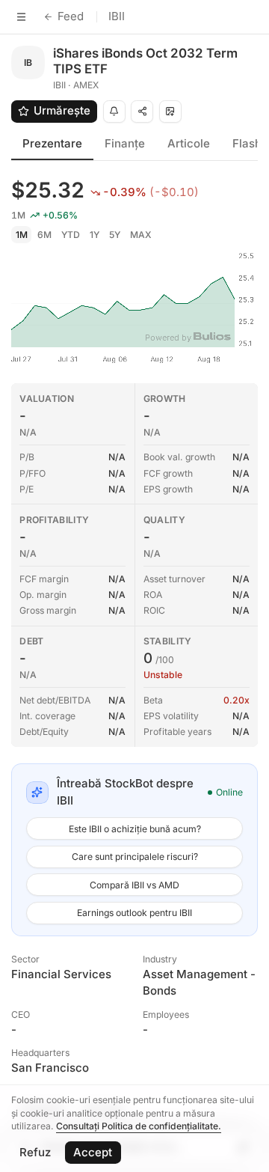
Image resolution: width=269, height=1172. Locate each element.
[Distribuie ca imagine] (170, 111)
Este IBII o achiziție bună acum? (135, 828)
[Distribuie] (142, 111)
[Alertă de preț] (114, 111)
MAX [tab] (141, 234)
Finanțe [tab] (125, 143)
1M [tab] (22, 234)
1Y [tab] (94, 234)
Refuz (35, 1152)
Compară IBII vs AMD (134, 885)
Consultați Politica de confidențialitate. (138, 1126)
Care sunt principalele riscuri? (135, 856)
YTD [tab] (70, 234)
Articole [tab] (188, 143)
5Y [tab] (114, 234)
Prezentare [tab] (52, 143)
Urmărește (62, 110)
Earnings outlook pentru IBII (134, 912)
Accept (92, 1152)
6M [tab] (44, 234)
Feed (71, 16)
